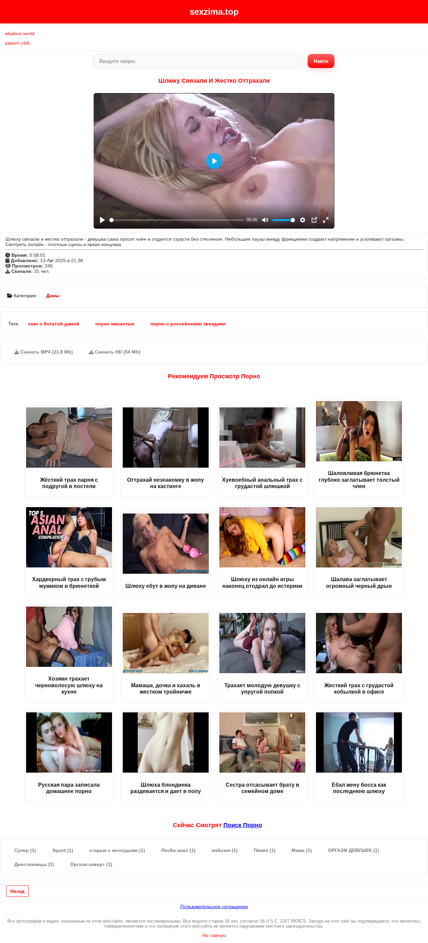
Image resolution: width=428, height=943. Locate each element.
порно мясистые (114, 323)
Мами (302, 850)
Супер (25, 850)
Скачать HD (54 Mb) (117, 352)
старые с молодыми (117, 850)
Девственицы (34, 864)
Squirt (62, 850)
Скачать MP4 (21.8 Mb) (46, 352)
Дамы (53, 295)
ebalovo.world (19, 33)
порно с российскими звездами (188, 323)
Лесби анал (178, 850)
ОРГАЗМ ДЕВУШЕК (353, 850)
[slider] (176, 220)
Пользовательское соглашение (214, 906)
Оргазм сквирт (91, 864)
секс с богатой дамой (53, 323)
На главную (214, 935)
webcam (225, 850)
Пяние (265, 850)
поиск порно (242, 825)
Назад (17, 891)
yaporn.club (17, 43)
